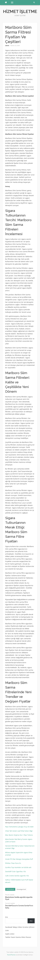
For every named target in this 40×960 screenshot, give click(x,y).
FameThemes (11, 955)
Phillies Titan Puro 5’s (13, 863)
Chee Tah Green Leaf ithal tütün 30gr (19, 831)
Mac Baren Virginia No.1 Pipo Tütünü (19, 835)
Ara (6, 917)
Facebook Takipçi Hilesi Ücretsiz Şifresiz (19, 927)
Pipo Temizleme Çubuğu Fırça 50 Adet (19, 827)
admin (7, 45)
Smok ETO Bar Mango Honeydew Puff (19, 859)
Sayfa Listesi (9, 934)
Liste (7, 930)
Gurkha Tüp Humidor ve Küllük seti (18, 867)
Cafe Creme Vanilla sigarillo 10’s (17, 876)
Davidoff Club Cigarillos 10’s (15, 871)
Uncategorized (21, 889)
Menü (11, 2)
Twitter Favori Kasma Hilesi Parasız (18, 937)
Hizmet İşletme (20, 11)
